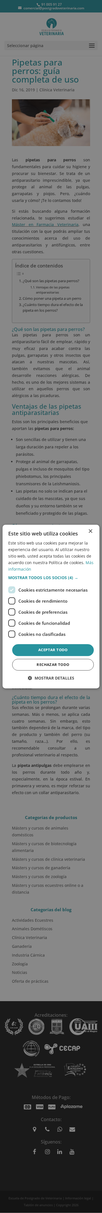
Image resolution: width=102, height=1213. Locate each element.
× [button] (90, 531)
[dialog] (51, 606)
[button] (51, 578)
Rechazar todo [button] (53, 664)
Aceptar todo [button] (53, 650)
